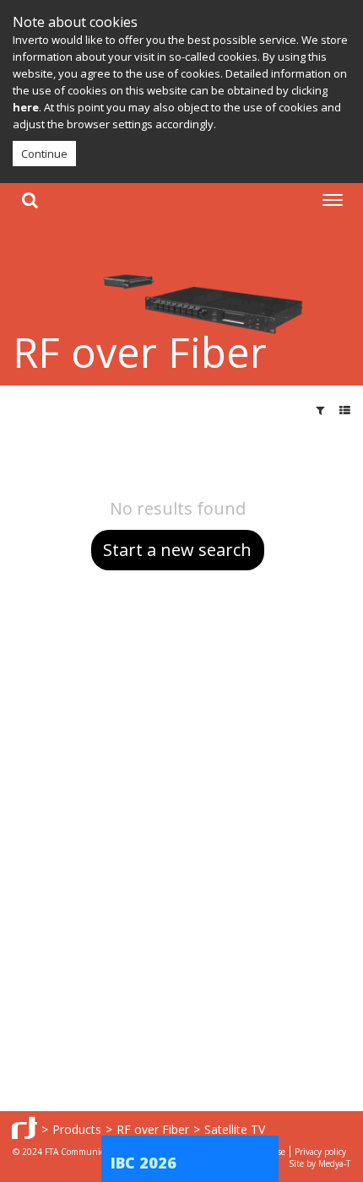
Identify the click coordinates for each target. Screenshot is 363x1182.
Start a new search (177, 549)
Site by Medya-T (319, 1163)
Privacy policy (320, 1152)
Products (76, 1129)
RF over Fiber (152, 1129)
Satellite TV (234, 1129)
